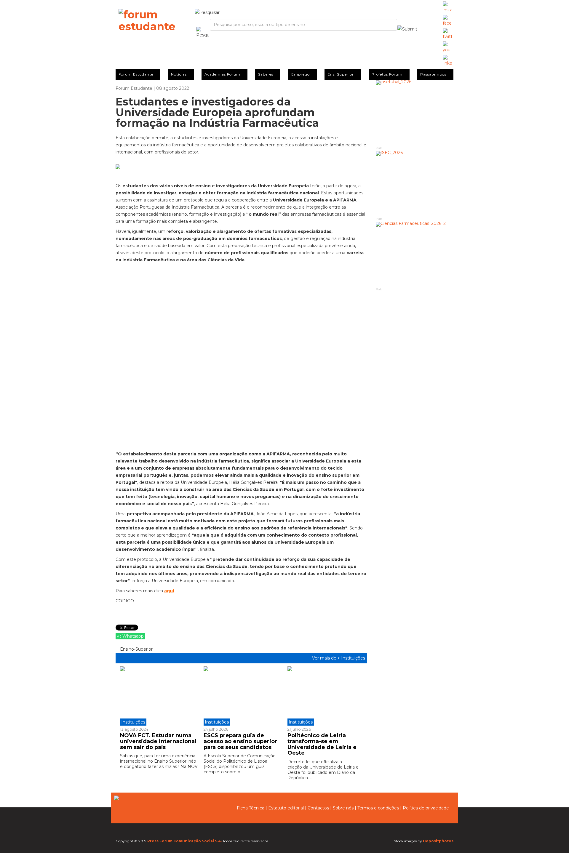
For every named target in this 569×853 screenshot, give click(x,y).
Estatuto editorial (286, 808)
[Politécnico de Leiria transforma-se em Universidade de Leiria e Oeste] (324, 696)
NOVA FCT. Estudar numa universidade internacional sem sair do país (158, 741)
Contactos (318, 808)
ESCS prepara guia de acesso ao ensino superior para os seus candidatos (240, 741)
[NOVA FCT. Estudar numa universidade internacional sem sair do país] (159, 696)
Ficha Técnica (250, 808)
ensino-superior (136, 649)
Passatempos (433, 74)
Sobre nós (343, 808)
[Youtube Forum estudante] (447, 47)
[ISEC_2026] (415, 183)
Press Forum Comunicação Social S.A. (184, 841)
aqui (169, 590)
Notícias (179, 74)
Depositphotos (438, 841)
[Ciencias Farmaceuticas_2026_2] (415, 254)
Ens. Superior (340, 74)
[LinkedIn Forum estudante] (447, 61)
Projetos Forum (387, 74)
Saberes (265, 74)
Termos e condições (378, 808)
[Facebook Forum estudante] (447, 21)
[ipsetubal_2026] (415, 112)
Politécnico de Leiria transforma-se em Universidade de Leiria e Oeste (322, 744)
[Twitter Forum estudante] (447, 34)
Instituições (353, 658)
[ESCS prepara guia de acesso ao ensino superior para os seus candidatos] (241, 696)
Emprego (300, 74)
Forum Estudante (136, 74)
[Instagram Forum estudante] (447, 7)
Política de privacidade (426, 808)
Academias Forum (222, 74)
